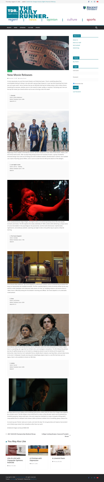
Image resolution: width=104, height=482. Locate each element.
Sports (38, 27)
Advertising (76, 48)
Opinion (10, 71)
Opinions (22, 27)
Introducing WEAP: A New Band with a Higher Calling (40, 1)
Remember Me (79, 83)
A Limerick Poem (58, 458)
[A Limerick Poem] (61, 446)
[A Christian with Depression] (38, 446)
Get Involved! (76, 45)
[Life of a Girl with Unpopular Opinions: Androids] (16, 446)
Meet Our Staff (77, 42)
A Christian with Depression (36, 459)
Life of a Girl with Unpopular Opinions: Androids (15, 460)
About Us (75, 40)
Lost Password (77, 91)
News (15, 27)
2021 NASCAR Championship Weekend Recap (22, 434)
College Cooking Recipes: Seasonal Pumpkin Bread (55, 435)
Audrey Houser (23, 78)
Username (76, 70)
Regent (9, 27)
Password (75, 77)
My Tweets (76, 61)
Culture (30, 27)
